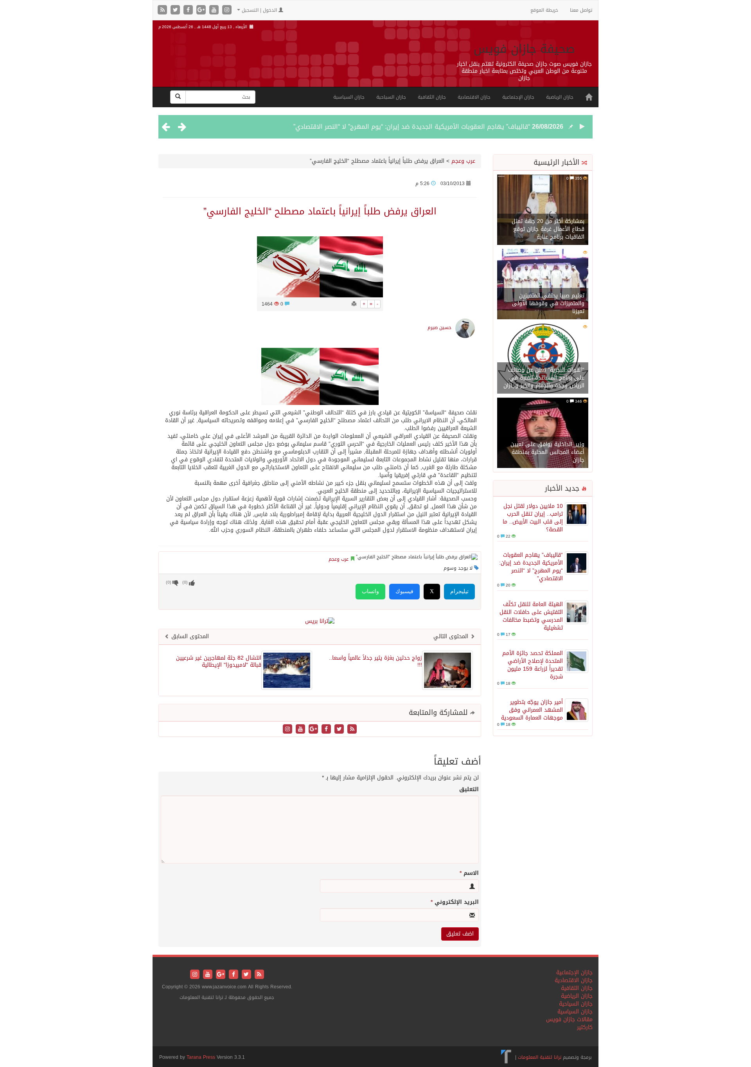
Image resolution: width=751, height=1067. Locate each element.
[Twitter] (176, 10)
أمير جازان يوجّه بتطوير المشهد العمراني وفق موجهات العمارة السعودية (532, 710)
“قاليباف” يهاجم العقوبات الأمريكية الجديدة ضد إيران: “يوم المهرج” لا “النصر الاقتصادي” (411, 127)
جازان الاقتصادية (474, 97)
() (168, 582)
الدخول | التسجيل (259, 10)
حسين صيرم (439, 327)
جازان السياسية (349, 97)
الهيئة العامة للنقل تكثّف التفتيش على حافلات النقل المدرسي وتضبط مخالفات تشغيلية (531, 616)
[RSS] (163, 10)
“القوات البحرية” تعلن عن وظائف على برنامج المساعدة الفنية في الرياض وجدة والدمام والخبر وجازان (543, 378)
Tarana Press (201, 1057)
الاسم (469, 873)
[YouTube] (214, 10)
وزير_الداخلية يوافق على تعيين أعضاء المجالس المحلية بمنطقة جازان (547, 452)
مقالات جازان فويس (569, 1019)
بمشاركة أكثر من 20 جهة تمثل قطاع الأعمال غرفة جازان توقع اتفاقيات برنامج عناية (548, 229)
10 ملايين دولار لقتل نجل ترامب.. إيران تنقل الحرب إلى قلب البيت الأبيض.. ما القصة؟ (533, 518)
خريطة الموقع (544, 10)
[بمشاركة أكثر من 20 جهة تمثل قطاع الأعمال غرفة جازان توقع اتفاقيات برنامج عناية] (542, 210)
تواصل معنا (581, 10)
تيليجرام (459, 591)
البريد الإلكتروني (455, 902)
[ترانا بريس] (506, 1057)
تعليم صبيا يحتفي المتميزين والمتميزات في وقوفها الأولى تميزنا (548, 303)
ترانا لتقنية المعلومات (539, 1057)
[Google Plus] (202, 10)
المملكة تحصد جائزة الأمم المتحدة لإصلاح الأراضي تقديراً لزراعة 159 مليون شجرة (532, 665)
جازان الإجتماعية (518, 97)
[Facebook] (189, 10)
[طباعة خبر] (354, 304)
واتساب (370, 591)
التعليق (469, 790)
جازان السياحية (391, 97)
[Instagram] (226, 10)
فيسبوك (404, 591)
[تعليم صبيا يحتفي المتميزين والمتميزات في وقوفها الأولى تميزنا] (542, 284)
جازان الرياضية (559, 97)
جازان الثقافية (432, 97)
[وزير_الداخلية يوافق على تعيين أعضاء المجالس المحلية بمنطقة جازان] (542, 433)
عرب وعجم (463, 161)
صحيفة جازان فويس (524, 49)
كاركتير (585, 1027)
